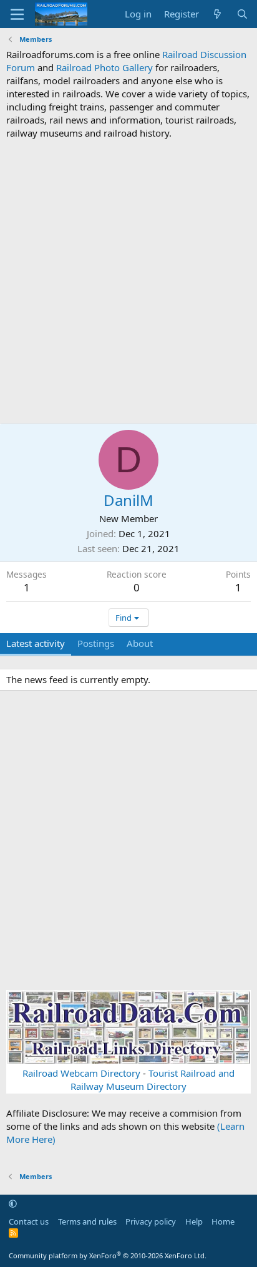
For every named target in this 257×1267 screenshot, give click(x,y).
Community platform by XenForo (107, 1255)
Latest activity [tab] (35, 643)
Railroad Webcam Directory (81, 1073)
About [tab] (140, 643)
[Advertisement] (128, 281)
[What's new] (217, 14)
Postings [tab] (95, 643)
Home (223, 1221)
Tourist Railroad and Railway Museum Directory (152, 1079)
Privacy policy (150, 1221)
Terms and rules (87, 1221)
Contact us (29, 1221)
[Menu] (17, 14)
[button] (12, 1204)
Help (194, 1221)
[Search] (242, 14)
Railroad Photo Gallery (104, 67)
